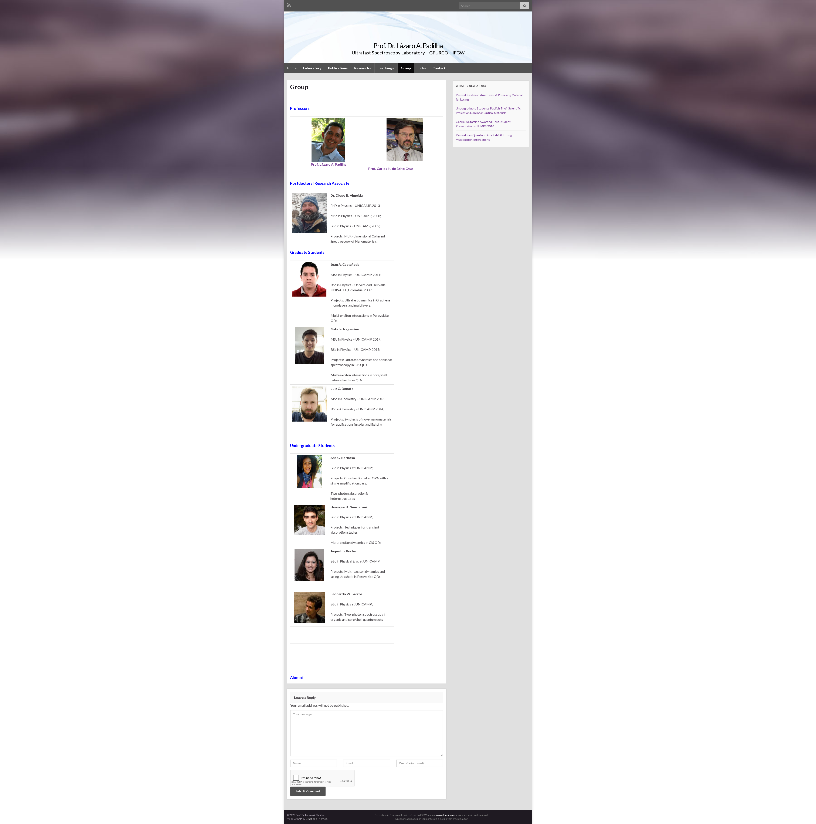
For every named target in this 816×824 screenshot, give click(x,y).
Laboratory (312, 68)
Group (406, 68)
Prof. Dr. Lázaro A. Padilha (408, 45)
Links (422, 68)
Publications (338, 68)
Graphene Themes (316, 818)
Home (291, 68)
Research (362, 68)
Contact (438, 68)
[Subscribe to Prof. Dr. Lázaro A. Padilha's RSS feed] (289, 4)
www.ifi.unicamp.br (447, 815)
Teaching (385, 68)
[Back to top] (806, 814)
